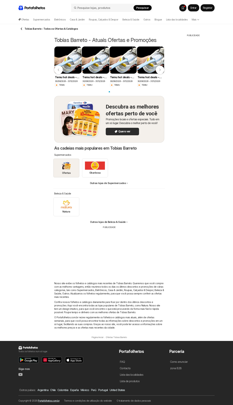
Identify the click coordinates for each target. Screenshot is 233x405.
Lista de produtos (130, 381)
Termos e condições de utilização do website (88, 400)
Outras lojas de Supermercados (108, 183)
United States (117, 390)
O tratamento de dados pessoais (134, 400)
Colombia (62, 390)
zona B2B (176, 368)
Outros (65, 293)
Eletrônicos (101, 290)
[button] (28, 360)
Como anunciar (179, 361)
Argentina (42, 390)
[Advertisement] (109, 253)
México (85, 390)
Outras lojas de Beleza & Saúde (108, 221)
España (74, 390)
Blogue (158, 19)
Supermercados (85, 290)
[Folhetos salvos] (182, 7)
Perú (93, 390)
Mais (194, 19)
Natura (144, 305)
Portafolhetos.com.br (48, 400)
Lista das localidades (177, 19)
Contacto (125, 368)
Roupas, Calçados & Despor (138, 290)
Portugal (103, 390)
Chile (53, 390)
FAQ (122, 361)
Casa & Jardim (115, 290)
